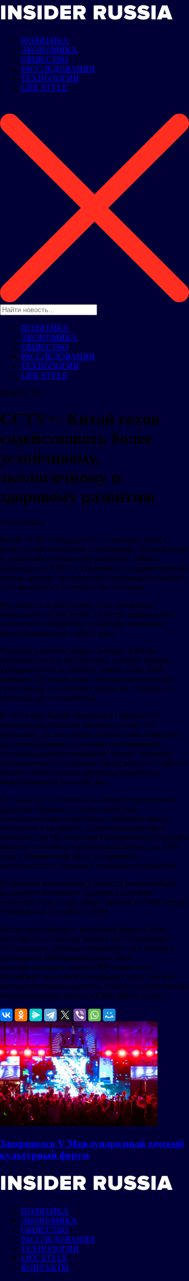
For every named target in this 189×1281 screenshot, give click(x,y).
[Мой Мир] (109, 1015)
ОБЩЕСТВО (45, 59)
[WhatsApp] (94, 1015)
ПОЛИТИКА (45, 40)
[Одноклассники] (21, 1015)
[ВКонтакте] (6, 1015)
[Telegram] (50, 1015)
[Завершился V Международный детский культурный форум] (79, 1123)
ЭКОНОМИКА (49, 50)
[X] (65, 1015)
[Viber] (80, 1015)
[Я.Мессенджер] (35, 1015)
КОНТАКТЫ (45, 1267)
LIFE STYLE (44, 87)
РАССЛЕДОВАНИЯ (58, 68)
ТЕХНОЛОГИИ (50, 78)
